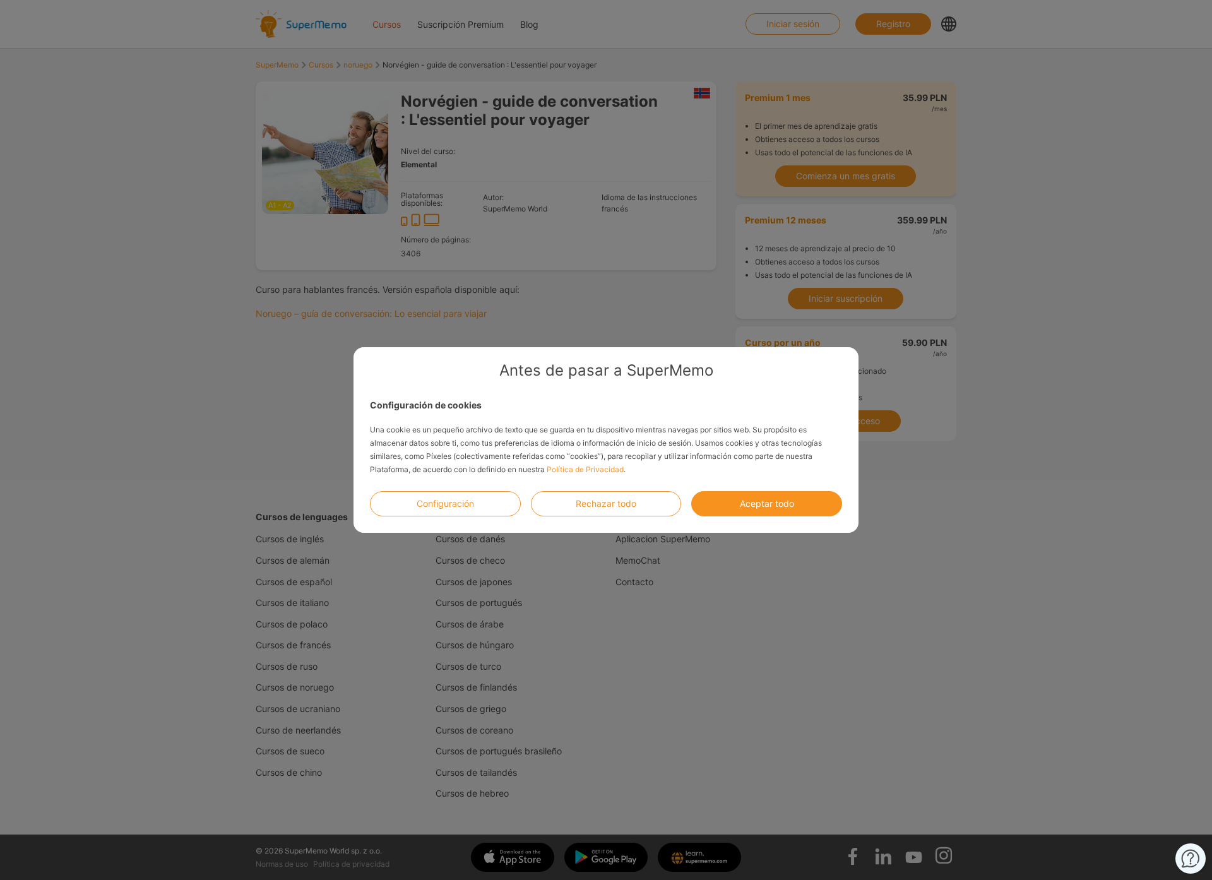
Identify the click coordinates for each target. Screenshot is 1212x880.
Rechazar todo (606, 503)
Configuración (445, 503)
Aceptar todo (767, 503)
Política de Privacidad (585, 469)
